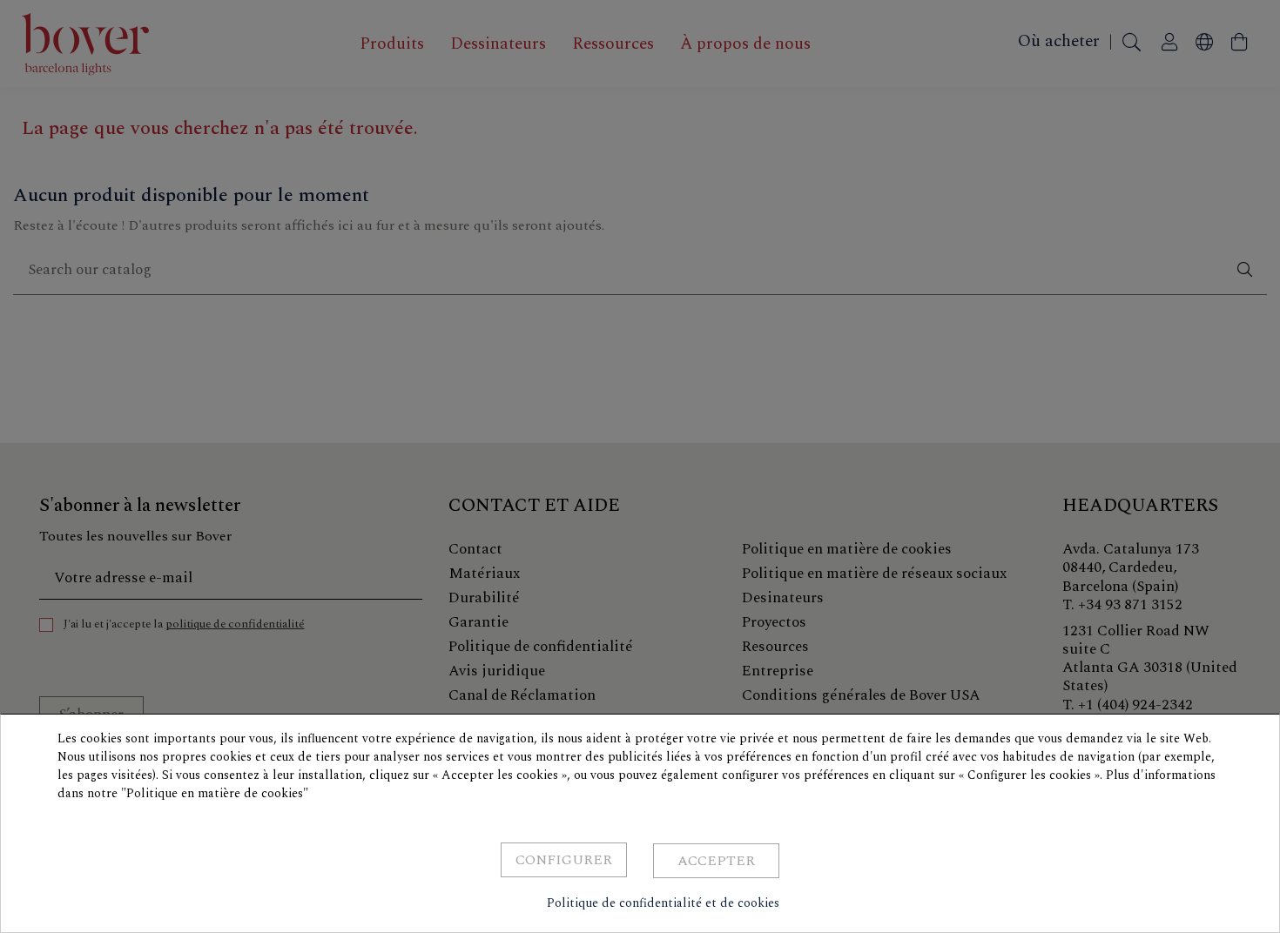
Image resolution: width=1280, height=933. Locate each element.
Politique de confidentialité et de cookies (663, 903)
